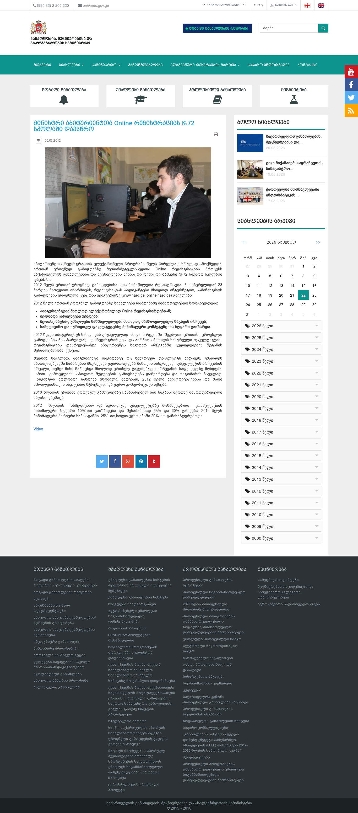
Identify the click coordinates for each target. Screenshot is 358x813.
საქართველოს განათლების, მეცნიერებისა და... (294, 139)
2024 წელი (261, 349)
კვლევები (192, 690)
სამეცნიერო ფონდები (278, 580)
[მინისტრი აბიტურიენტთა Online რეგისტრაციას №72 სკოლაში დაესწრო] (128, 198)
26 (270, 304)
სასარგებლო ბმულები (225, 5)
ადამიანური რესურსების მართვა (204, 65)
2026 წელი (261, 326)
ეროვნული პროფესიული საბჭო (212, 639)
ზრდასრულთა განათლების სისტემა (216, 721)
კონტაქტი (307, 65)
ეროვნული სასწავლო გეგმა (59, 655)
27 (248, 266)
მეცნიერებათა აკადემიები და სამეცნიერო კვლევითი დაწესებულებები (285, 592)
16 (314, 285)
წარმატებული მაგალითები (208, 658)
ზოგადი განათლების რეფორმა (63, 592)
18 (259, 295)
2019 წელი (261, 408)
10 (248, 285)
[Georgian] (307, 5)
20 (281, 295)
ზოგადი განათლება (64, 90)
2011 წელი (261, 503)
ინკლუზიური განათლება (56, 642)
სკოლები (42, 599)
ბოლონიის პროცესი (127, 628)
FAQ (259, 5)
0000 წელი (261, 538)
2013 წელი (261, 479)
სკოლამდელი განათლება (58, 674)
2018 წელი (261, 420)
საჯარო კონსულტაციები (205, 728)
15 (303, 285)
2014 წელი (261, 467)
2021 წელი (261, 385)
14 (292, 285)
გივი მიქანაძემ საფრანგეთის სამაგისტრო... (294, 166)
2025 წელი (261, 337)
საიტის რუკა (285, 5)
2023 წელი (261, 361)
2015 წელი (261, 455)
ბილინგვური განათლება (57, 687)
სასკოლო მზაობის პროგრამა (61, 680)
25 (259, 304)
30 (281, 266)
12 (270, 285)
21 (292, 295)
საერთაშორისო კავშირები (207, 683)
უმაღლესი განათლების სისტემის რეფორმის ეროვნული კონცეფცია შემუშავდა (140, 585)
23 (314, 295)
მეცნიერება (294, 90)
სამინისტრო (105, 65)
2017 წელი (261, 432)
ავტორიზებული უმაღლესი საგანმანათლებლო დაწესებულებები (132, 616)
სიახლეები (70, 65)
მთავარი (42, 65)
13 (281, 285)
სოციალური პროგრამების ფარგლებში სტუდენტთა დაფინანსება (132, 652)
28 (259, 266)
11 (259, 285)
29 (270, 266)
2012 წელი (261, 491)
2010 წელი (261, 514)
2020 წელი (261, 396)
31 (292, 266)
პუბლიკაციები (196, 757)
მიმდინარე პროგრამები (56, 648)
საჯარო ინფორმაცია (269, 65)
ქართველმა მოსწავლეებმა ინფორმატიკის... (292, 192)
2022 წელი (261, 373)
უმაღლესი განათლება (140, 90)
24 (248, 304)
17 (248, 295)
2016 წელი (261, 444)
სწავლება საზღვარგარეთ (132, 604)
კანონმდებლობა (145, 65)
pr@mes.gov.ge (96, 5)
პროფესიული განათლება (217, 90)
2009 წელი (261, 526)
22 (303, 295)
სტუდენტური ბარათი (127, 721)
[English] (321, 5)
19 (270, 295)
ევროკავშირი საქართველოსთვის (289, 604)
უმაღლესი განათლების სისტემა (138, 597)
